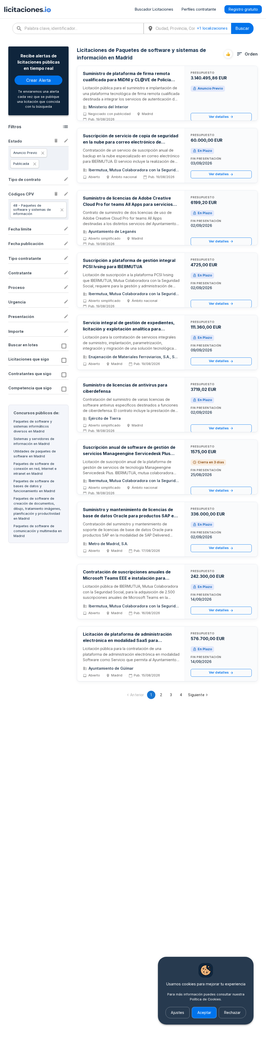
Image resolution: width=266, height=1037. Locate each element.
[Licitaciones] (27, 9)
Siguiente (196, 695)
